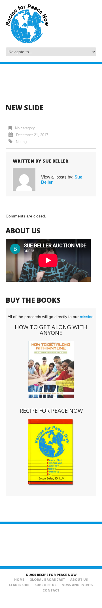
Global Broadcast (47, 579)
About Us (79, 579)
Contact (51, 590)
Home (19, 579)
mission (87, 316)
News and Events (77, 585)
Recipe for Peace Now (51, 410)
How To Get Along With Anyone (51, 330)
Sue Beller (55, 161)
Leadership (19, 585)
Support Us (45, 585)
